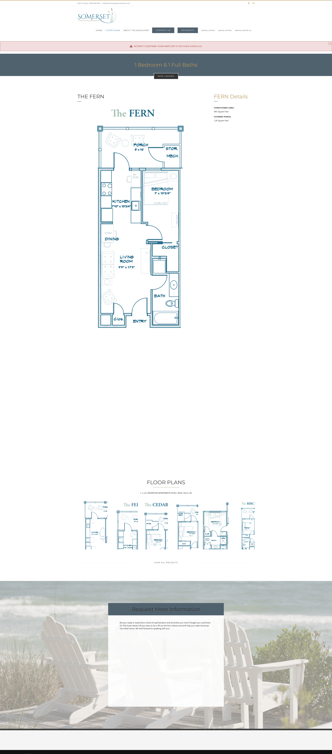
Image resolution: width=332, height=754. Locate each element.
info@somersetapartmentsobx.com (116, 3)
